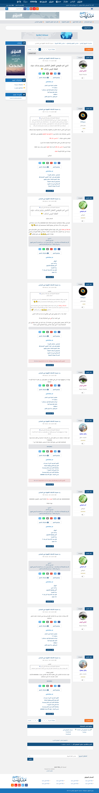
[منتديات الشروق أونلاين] (92, 8)
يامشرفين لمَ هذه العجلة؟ (53, 182)
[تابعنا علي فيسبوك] (25, 8)
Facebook (68, 734)
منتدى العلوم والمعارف (72, 43)
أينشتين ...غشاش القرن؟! (54, 175)
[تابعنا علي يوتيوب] (34, 8)
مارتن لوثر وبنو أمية (52, 92)
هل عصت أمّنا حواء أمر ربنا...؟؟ (49, 270)
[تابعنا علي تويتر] (28, 8)
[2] (32, 225)
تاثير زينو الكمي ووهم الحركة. (51, 466)
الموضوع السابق (63, 740)
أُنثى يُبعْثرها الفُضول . (51, 266)
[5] (34, 225)
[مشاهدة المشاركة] (39, 117)
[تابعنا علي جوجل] (31, 8)
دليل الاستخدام (88, 22)
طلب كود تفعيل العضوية (52, 22)
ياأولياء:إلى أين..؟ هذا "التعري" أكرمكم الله (49, 177)
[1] (30, 234)
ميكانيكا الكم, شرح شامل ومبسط (50, 468)
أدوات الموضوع (32, 53)
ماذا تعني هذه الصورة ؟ (53, 470)
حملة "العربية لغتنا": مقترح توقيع (52, 179)
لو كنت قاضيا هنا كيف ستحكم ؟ (49, 90)
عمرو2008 (83, 122)
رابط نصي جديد (89, 781)
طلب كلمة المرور (77, 22)
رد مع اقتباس (49, 101)
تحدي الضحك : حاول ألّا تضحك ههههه (49, 474)
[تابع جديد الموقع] (37, 8)
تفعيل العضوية (65, 22)
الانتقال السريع (83, 756)
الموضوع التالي (56, 740)
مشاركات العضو (43, 78)
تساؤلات (55, 94)
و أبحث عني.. (54, 263)
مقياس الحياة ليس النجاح (51, 85)
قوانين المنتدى (38, 22)
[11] (42, 69)
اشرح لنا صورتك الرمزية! (54, 186)
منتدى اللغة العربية (60, 43)
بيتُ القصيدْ (54, 268)
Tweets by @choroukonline (16, 98)
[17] (43, 234)
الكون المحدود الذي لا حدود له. (51, 463)
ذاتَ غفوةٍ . (54, 272)
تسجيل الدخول (19, 5)
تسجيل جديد (9, 5)
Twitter (84, 732)
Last (29, 49)
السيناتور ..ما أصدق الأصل (51, 97)
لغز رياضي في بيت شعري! (53, 184)
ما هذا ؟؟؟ (54, 88)
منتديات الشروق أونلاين (86, 43)
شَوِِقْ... (55, 261)
